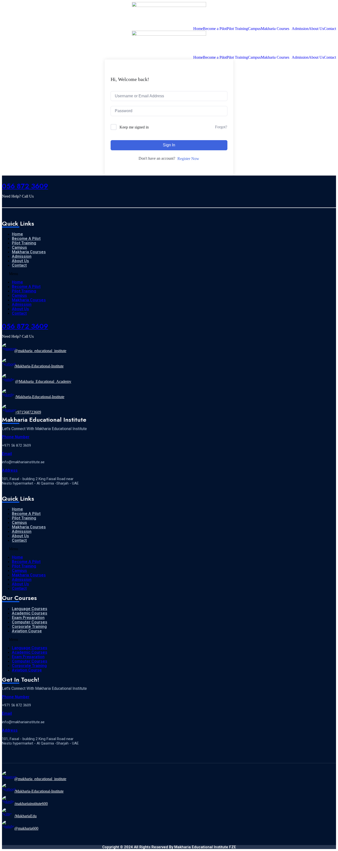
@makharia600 (26, 828)
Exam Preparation (28, 617)
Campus (254, 29)
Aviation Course (27, 631)
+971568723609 (28, 412)
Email (7, 453)
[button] (52, 274)
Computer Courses (29, 622)
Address (10, 470)
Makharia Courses (275, 29)
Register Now (188, 158)
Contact (330, 29)
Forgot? (221, 127)
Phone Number (15, 437)
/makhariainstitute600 (31, 803)
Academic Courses (29, 613)
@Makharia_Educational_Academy (43, 381)
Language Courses (29, 608)
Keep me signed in (134, 127)
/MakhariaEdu (25, 816)
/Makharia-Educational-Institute (39, 366)
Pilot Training (237, 29)
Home (198, 29)
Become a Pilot (215, 29)
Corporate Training (29, 626)
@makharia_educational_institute (40, 351)
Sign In (169, 145)
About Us (316, 29)
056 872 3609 (25, 186)
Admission (300, 29)
